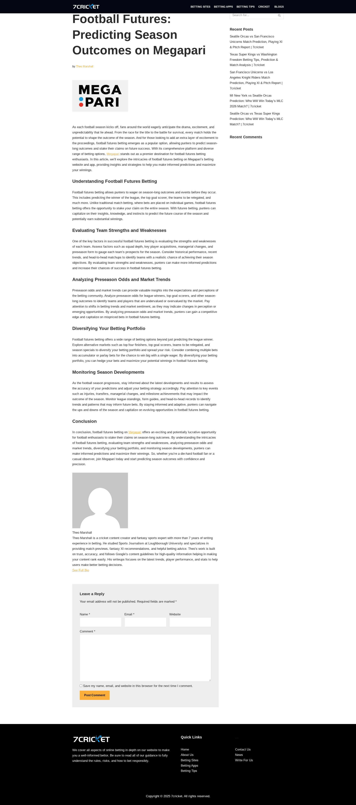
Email (129, 614)
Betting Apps (223, 6)
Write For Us (244, 760)
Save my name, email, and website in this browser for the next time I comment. (138, 686)
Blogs (279, 6)
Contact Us (243, 749)
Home (185, 749)
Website (175, 614)
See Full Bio (80, 570)
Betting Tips (246, 6)
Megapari (113, 154)
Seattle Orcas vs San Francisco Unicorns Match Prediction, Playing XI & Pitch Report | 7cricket (256, 42)
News (239, 755)
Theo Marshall (84, 66)
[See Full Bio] (91, 570)
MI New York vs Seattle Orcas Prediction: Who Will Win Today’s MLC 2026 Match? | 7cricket (256, 101)
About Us (187, 755)
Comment (87, 631)
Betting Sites (200, 6)
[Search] (279, 15)
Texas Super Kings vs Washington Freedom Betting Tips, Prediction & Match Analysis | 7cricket (254, 60)
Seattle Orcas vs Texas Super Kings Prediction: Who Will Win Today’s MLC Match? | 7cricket (256, 119)
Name (85, 614)
